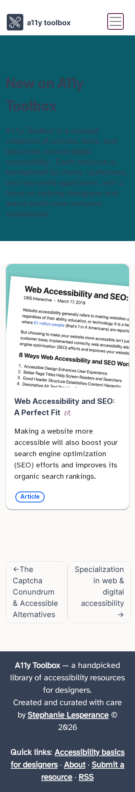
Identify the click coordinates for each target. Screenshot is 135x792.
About (75, 764)
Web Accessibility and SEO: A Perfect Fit (64, 407)
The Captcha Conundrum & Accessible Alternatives (35, 592)
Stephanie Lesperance (68, 715)
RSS (86, 777)
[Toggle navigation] (115, 21)
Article (30, 496)
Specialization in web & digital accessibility (99, 586)
